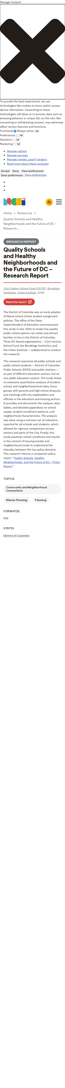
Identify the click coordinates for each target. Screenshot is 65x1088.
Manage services (17, 155)
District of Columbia (16, 535)
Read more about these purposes (28, 163)
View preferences (33, 171)
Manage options (17, 151)
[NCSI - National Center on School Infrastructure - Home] (14, 202)
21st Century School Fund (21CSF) (24, 288)
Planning (40, 500)
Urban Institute (27, 292)
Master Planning (16, 500)
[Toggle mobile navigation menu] (58, 202)
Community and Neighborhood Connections (26, 489)
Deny (15, 171)
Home (7, 213)
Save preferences (12, 175)
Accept (5, 171)
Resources (24, 213)
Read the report (20, 301)
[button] (32, 51)
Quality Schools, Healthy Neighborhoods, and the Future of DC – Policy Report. (31, 462)
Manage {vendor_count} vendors (27, 159)
